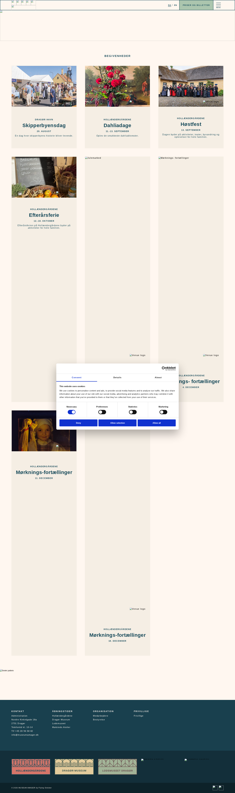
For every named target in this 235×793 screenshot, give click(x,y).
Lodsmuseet (59, 723)
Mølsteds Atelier (61, 727)
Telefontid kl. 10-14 (22, 727)
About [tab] (158, 377)
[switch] (102, 412)
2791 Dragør (18, 723)
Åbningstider (62, 711)
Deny (78, 423)
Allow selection (117, 423)
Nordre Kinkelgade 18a (24, 719)
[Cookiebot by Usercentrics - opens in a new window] (164, 368)
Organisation (103, 711)
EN (175, 5)
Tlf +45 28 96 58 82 (22, 731)
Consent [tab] (77, 377)
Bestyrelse (99, 719)
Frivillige (141, 711)
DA (169, 5)
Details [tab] (117, 377)
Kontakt (17, 711)
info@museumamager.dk (25, 735)
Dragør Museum (61, 719)
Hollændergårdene (62, 716)
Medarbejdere (100, 716)
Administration (19, 716)
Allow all (157, 423)
